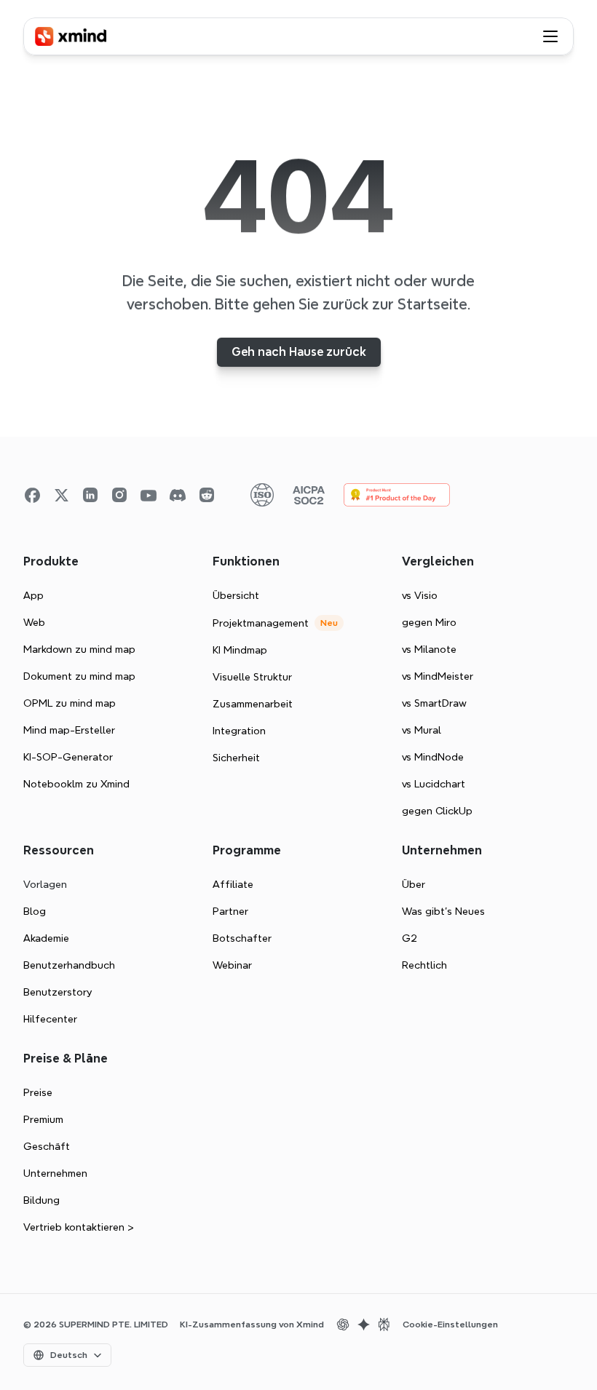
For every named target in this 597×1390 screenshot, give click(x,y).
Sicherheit (236, 757)
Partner (230, 911)
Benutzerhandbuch (69, 965)
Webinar (232, 965)
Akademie (46, 938)
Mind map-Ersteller (69, 730)
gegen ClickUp (437, 811)
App (33, 595)
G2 (409, 938)
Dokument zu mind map (79, 676)
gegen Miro (429, 622)
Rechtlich (424, 965)
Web (34, 622)
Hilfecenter (50, 1019)
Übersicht (236, 595)
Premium (43, 1119)
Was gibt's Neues (443, 911)
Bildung (41, 1200)
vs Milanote (429, 649)
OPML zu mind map (69, 703)
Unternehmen (55, 1173)
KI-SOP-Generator (68, 757)
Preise (37, 1092)
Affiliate (233, 884)
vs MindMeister (437, 676)
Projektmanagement (261, 623)
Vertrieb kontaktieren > (78, 1227)
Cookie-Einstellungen (450, 1324)
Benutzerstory (57, 992)
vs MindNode (433, 757)
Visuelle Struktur (252, 677)
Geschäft (46, 1146)
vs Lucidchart (433, 784)
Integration (239, 731)
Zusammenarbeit (253, 704)
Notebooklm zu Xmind (76, 784)
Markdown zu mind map (79, 649)
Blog (34, 911)
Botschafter (242, 938)
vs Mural (421, 730)
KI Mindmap (240, 650)
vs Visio (420, 595)
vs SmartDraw (434, 703)
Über (413, 884)
